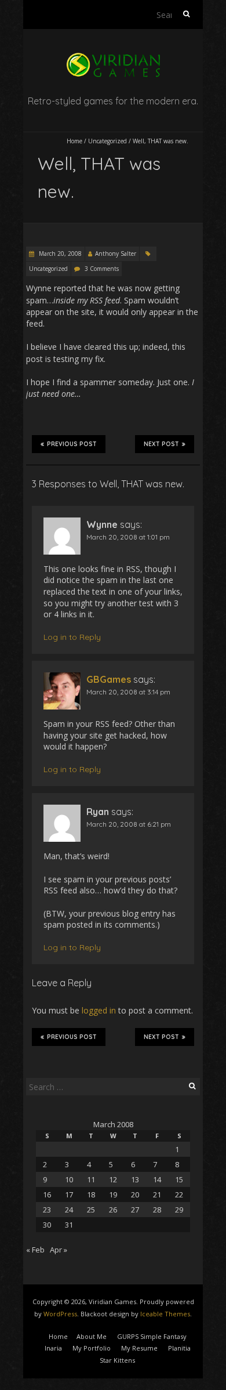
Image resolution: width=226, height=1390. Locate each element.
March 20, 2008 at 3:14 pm (128, 691)
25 (91, 1209)
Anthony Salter (115, 253)
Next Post (161, 444)
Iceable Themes (165, 1313)
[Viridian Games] (113, 57)
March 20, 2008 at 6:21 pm (128, 824)
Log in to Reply (72, 637)
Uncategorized (107, 141)
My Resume (139, 1348)
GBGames (108, 679)
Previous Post (72, 444)
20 (135, 1194)
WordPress (60, 1313)
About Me (91, 1336)
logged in (99, 1010)
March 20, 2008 (59, 253)
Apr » (58, 1249)
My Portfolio (91, 1348)
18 (91, 1194)
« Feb (35, 1249)
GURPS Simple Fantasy (152, 1336)
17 (69, 1194)
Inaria (53, 1348)
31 (69, 1224)
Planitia (179, 1348)
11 (91, 1179)
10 (69, 1179)
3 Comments (102, 269)
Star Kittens (117, 1360)
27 (135, 1209)
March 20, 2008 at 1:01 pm (128, 537)
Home (74, 141)
